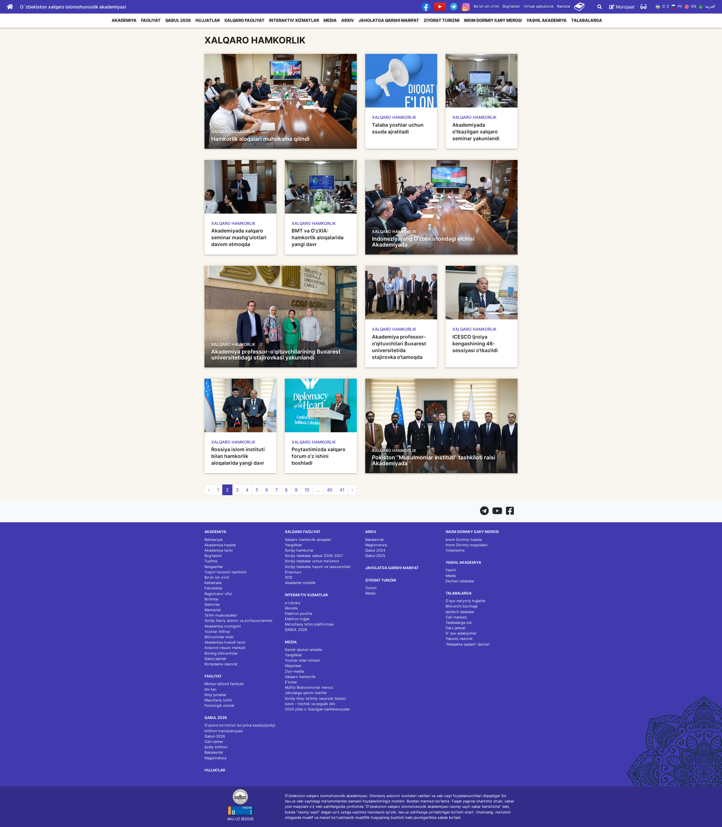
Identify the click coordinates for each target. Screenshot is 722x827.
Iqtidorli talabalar (460, 612)
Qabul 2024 (375, 550)
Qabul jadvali (215, 659)
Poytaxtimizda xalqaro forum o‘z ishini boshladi (318, 456)
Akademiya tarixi (218, 550)
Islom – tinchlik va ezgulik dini (310, 704)
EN (693, 6)
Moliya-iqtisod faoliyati (224, 684)
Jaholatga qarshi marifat (388, 20)
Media (330, 20)
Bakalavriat (213, 752)
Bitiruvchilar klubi (219, 637)
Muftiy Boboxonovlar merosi (309, 687)
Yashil (451, 570)
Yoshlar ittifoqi (217, 631)
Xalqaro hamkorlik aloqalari (308, 540)
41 (342, 490)
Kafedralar (213, 583)
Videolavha (455, 550)
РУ (679, 6)
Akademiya (124, 20)
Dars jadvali (455, 628)
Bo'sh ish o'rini (486, 6)
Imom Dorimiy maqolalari (467, 545)
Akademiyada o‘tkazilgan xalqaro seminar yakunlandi (475, 131)
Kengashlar (213, 567)
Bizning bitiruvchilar (221, 653)
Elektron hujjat (297, 619)
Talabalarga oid (459, 622)
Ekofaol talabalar (460, 581)
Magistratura (215, 758)
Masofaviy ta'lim (218, 700)
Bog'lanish (511, 6)
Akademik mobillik (300, 583)
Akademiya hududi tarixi (224, 642)
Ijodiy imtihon (215, 747)
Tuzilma (210, 561)
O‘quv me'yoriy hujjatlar (466, 601)
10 (307, 490)
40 (330, 490)
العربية (709, 6)
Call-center (213, 742)
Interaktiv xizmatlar (294, 20)
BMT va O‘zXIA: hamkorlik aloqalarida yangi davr (318, 237)
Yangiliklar (293, 545)
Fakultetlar (213, 588)
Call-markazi (456, 617)
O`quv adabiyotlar (461, 633)
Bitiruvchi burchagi (461, 606)
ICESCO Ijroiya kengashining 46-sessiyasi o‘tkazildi (475, 343)
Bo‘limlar (211, 599)
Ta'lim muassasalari (220, 615)
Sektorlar (212, 604)
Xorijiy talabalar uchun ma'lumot (312, 561)
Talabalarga (586, 20)
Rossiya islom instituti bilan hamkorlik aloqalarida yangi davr (238, 456)
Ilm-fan (210, 689)
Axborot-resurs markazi (224, 648)
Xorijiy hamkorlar (299, 550)
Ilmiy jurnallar (215, 695)
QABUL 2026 (178, 20)
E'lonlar (291, 682)
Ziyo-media (294, 671)
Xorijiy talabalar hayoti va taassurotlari (318, 567)
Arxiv (347, 20)
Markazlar (212, 610)
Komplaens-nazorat (220, 664)
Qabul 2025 (375, 556)
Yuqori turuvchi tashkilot (225, 572)
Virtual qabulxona (538, 6)
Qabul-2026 (214, 736)
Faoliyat (151, 20)
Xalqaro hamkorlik (300, 677)
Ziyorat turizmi (441, 20)
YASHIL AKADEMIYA (546, 20)
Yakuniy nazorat (459, 639)
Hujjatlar (207, 20)
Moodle (291, 608)
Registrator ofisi (218, 594)
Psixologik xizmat (219, 705)
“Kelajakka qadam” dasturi (468, 644)
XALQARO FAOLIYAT (244, 20)
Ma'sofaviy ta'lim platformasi (309, 624)
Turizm (371, 588)
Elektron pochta (298, 613)
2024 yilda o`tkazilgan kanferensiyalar (317, 709)
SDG (288, 577)
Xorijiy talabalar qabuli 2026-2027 (314, 556)
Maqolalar (293, 666)
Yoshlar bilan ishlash (302, 660)
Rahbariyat (213, 540)
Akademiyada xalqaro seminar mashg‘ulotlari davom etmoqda (239, 237)
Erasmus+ (293, 572)
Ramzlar (564, 6)
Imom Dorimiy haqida (464, 540)
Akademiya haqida (220, 545)
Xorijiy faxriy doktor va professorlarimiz (238, 620)
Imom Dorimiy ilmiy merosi (493, 20)
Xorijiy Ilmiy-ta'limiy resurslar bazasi (315, 698)
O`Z (665, 6)
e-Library (292, 603)
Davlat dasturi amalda (303, 650)
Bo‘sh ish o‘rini (216, 577)
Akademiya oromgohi (222, 626)
